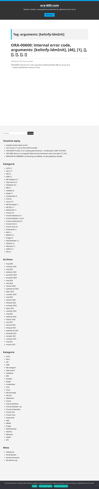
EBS (7, 188)
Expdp (8, 193)
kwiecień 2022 (11, 317)
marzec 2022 (10, 319)
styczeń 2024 (11, 286)
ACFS (8, 168)
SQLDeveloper (11, 241)
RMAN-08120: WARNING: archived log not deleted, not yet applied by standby (34, 156)
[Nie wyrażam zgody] (97, 485)
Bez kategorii (11, 179)
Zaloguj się (10, 452)
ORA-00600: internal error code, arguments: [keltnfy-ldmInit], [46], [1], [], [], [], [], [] (49, 49)
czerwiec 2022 (11, 311)
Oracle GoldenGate (13, 221)
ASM (7, 177)
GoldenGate (10, 196)
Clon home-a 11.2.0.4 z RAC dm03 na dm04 (21, 148)
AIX (7, 174)
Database (9, 185)
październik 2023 (12, 289)
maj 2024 (9, 280)
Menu (50, 15)
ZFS (7, 252)
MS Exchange (11, 204)
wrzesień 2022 (11, 305)
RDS (7, 232)
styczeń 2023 (11, 300)
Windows (9, 246)
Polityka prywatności (61, 486)
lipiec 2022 (10, 308)
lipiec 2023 (10, 292)
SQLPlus (9, 243)
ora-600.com (49, 5)
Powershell (10, 229)
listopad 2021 (11, 328)
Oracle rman (10, 227)
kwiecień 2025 (11, 272)
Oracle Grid (10, 224)
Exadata (9, 190)
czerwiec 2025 (11, 266)
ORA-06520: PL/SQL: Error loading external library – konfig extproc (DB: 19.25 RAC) (36, 151)
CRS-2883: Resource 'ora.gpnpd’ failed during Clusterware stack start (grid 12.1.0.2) (36, 153)
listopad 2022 (11, 303)
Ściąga (8, 238)
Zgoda (34, 486)
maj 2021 (9, 342)
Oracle (8, 213)
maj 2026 (9, 264)
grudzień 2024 (11, 275)
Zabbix (8, 249)
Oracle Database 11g (13, 218)
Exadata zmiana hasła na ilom (17, 145)
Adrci (8, 171)
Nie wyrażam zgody (45, 486)
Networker (10, 210)
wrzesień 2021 (11, 333)
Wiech (31, 61)
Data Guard (10, 182)
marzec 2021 (10, 344)
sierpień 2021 (11, 336)
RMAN (8, 235)
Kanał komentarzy (12, 458)
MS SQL (9, 207)
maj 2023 (9, 297)
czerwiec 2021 (11, 339)
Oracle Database (12, 216)
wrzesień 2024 (11, 278)
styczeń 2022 (11, 325)
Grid (7, 199)
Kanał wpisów (11, 455)
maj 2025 (9, 269)
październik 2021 (12, 331)
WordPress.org (11, 460)
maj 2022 (9, 314)
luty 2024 (9, 283)
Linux (8, 202)
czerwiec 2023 (11, 294)
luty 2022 (9, 322)
